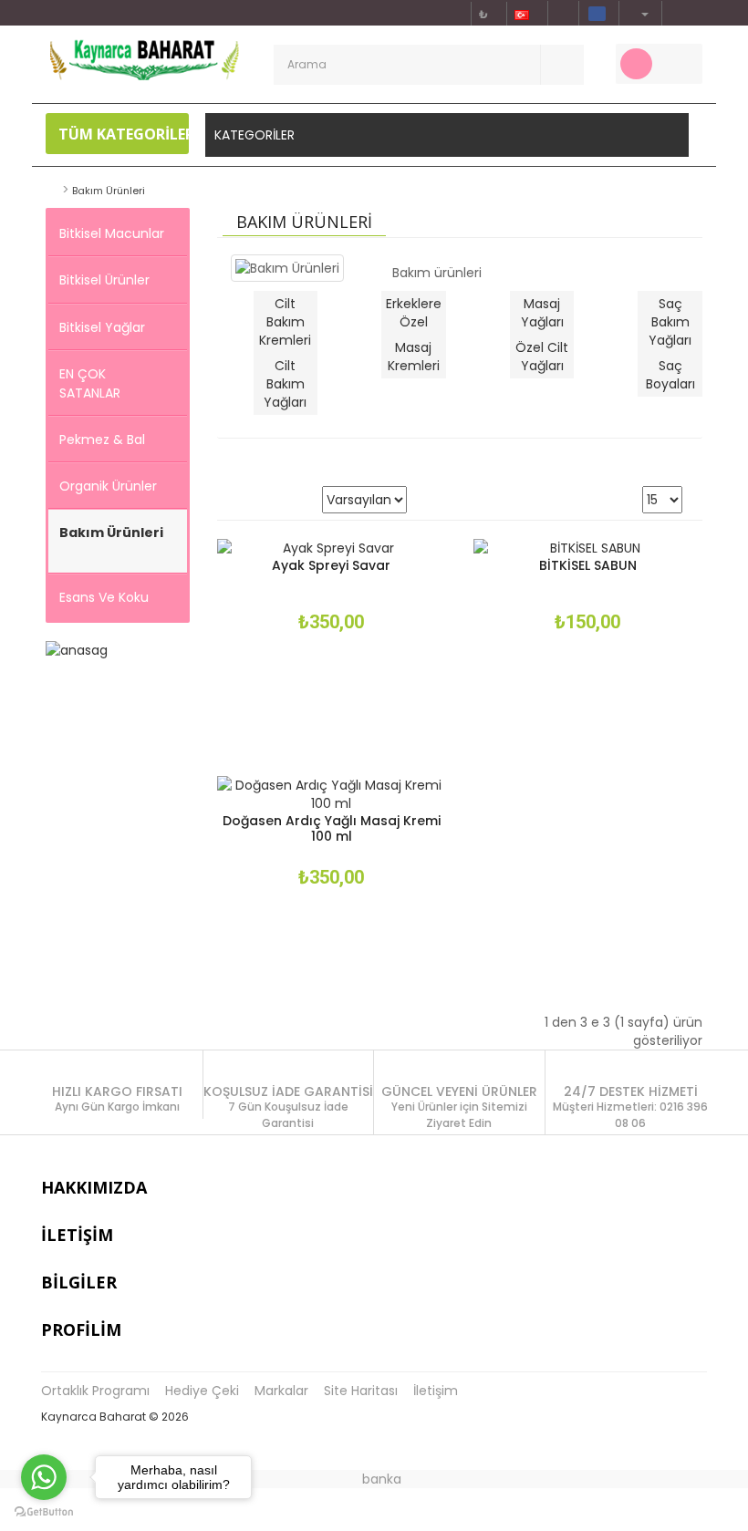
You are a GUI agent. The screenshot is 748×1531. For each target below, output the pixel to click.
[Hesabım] (638, 13)
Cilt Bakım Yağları (285, 384)
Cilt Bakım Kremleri (285, 322)
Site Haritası (361, 1390)
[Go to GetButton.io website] (44, 1512)
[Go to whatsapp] (44, 1477)
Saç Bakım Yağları (670, 322)
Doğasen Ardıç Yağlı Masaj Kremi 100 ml (332, 828)
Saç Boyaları (670, 375)
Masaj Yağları (542, 313)
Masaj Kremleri (414, 356)
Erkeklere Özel (414, 313)
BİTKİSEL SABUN (588, 565)
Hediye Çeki (202, 1390)
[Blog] (675, 13)
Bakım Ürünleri (108, 190)
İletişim (435, 1390)
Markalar (281, 1390)
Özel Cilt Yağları (541, 356)
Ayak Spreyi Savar (331, 565)
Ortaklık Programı (95, 1390)
